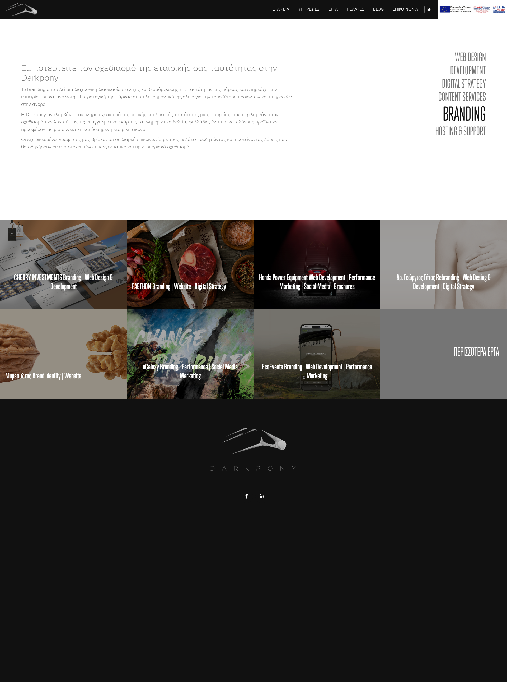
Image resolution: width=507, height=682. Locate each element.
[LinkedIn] (262, 496)
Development (468, 70)
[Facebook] (246, 496)
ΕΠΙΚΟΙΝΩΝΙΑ (405, 9)
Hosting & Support (460, 131)
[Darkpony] (21, 9)
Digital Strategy (464, 83)
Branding (464, 113)
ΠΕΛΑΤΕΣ (355, 9)
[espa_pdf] (472, 9)
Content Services (462, 96)
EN (429, 9)
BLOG (378, 9)
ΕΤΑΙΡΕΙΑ (281, 9)
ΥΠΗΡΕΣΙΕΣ (309, 9)
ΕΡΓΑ (333, 9)
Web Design (470, 57)
